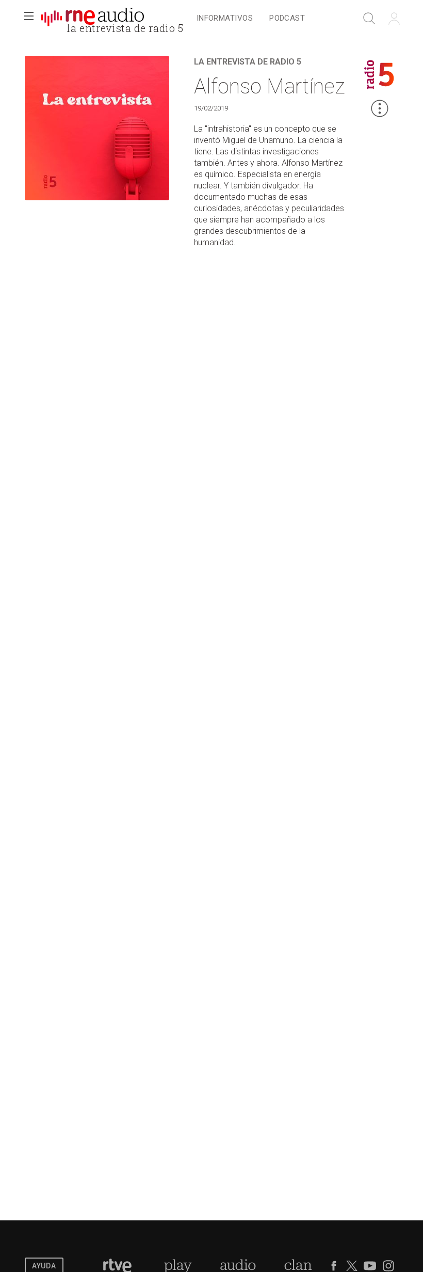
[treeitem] (224, 19)
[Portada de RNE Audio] (92, 18)
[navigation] (250, 18)
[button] (29, 18)
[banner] (92, 18)
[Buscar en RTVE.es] (369, 18)
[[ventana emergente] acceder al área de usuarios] (394, 18)
